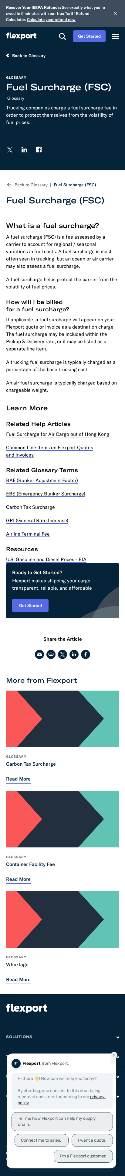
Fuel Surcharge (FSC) (75, 185)
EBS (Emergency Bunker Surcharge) (45, 494)
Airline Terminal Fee (28, 534)
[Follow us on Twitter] (9, 149)
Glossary (15, 98)
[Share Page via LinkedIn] (74, 654)
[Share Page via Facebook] (85, 654)
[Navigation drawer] (115, 36)
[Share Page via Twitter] (62, 654)
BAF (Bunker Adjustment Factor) (42, 480)
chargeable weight (26, 390)
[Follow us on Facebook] (38, 149)
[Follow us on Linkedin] (24, 149)
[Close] (115, 13)
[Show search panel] (62, 36)
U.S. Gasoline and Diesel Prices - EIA (46, 559)
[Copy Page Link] (51, 654)
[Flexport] (21, 36)
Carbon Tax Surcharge (30, 507)
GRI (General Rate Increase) (37, 520)
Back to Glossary (31, 185)
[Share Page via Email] (39, 654)
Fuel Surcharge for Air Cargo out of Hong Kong (57, 434)
